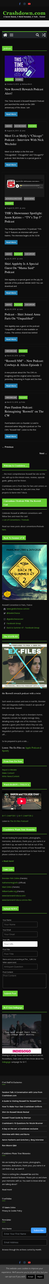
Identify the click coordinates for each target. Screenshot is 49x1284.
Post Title (6, 949)
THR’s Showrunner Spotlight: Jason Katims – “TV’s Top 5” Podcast (23, 217)
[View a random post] (44, 35)
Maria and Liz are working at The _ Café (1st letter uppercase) (19, 960)
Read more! (7, 1189)
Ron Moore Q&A (9, 1145)
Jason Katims (29, 199)
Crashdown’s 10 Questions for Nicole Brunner (22, 1123)
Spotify (5, 750)
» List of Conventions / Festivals (15, 520)
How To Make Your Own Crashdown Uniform (22, 1106)
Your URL (6, 940)
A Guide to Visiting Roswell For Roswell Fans (21, 1101)
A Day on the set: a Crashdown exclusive (20, 1128)
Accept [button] (30, 1276)
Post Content (8, 972)
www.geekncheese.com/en (18, 609)
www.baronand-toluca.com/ (14, 895)
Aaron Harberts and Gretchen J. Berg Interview (23, 1140)
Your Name (7, 920)
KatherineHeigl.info (10, 882)
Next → (43, 453)
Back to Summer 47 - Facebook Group (23, 627)
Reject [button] (40, 1276)
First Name (7, 1228)
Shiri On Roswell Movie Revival (15, 1112)
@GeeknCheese (13, 613)
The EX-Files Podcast (19, 821)
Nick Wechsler (20, 126)
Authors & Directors (13, 199)
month (38, 1249)
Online (9, 1207)
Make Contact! (8, 773)
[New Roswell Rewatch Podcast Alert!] (24, 67)
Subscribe (39, 1230)
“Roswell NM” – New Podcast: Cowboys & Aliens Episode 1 (24, 363)
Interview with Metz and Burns (15, 1134)
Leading (8, 126)
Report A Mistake (9, 769)
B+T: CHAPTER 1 (9, 815)
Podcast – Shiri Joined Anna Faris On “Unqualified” (22, 316)
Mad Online (7, 887)
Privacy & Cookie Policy (12, 1210)
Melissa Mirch (27, 84)
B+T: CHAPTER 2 (26, 815)
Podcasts (9, 79)
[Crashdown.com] (5, 35)
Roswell (19, 79)
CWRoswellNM (11, 351)
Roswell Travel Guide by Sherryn (16, 1117)
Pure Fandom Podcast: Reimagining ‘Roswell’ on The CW (24, 411)
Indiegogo (6, 1062)
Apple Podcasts (32, 747)
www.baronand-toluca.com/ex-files (17, 900)
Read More (24, 1280)
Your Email (7, 930)
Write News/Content (10, 776)
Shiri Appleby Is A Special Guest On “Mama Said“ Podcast (22, 268)
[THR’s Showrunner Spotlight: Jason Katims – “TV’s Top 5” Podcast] (24, 186)
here (4, 529)
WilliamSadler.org (9, 891)
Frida (23, 356)
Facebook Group (14, 623)
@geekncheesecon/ (15, 619)
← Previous (7, 446)
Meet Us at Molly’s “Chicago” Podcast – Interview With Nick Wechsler (24, 140)
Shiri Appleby (29, 254)
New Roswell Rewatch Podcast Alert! (24, 91)
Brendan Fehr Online (10, 878)
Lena (23, 131)
